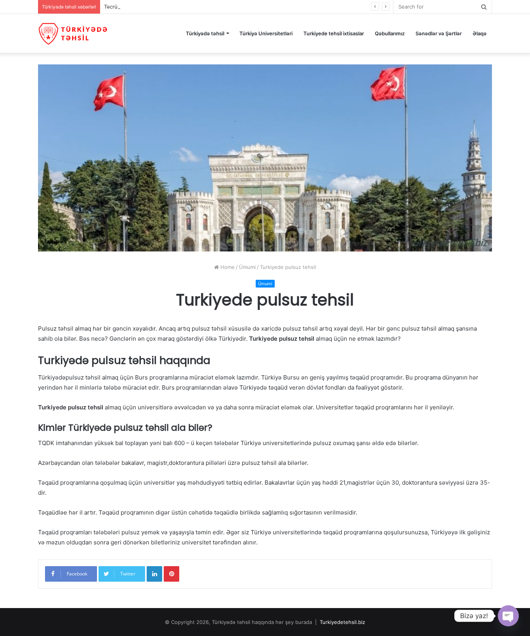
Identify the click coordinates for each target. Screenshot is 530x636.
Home (227, 267)
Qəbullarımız (390, 33)
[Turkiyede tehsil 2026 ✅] (73, 33)
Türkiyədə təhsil (205, 33)
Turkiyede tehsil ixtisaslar (333, 33)
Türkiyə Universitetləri (266, 33)
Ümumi (247, 267)
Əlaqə (480, 33)
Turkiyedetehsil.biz (342, 622)
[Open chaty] (508, 615)
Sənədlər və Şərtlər (439, 33)
